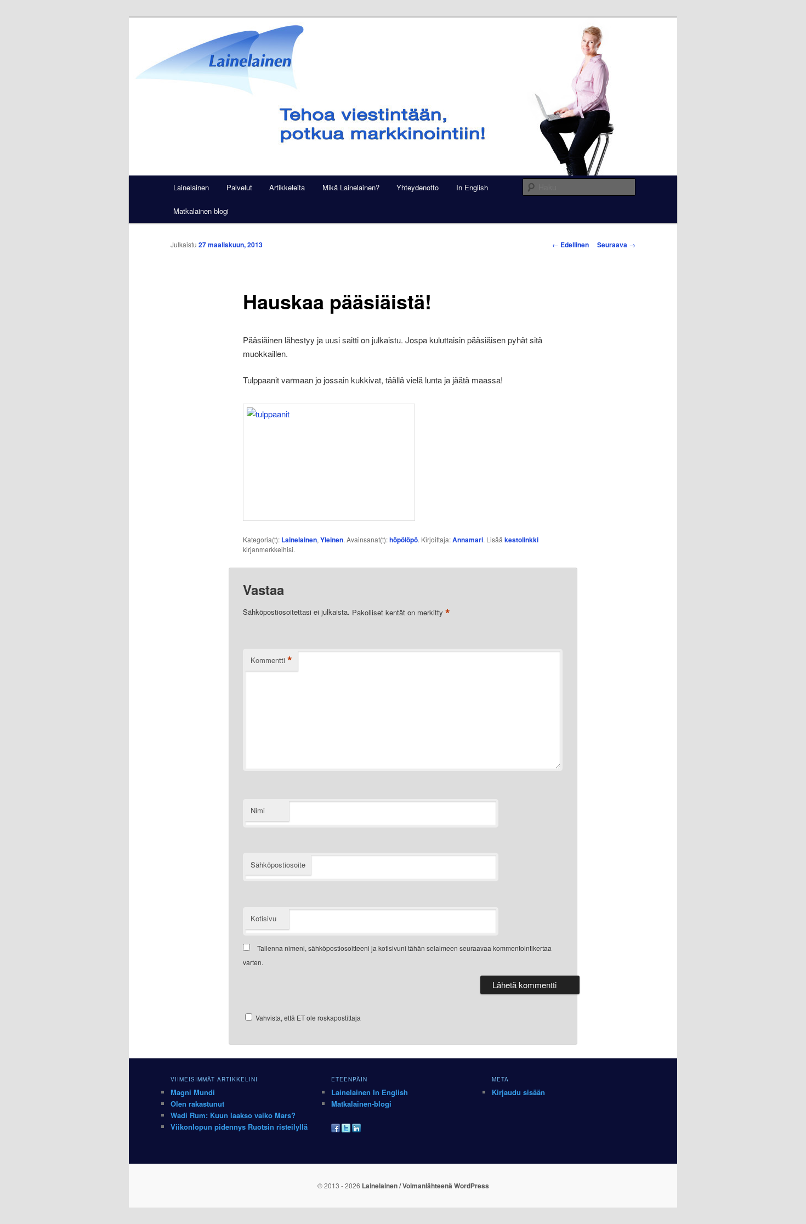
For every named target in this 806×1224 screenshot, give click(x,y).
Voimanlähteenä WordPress (445, 1186)
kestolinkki (521, 540)
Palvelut (239, 187)
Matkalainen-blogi (361, 1103)
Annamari (467, 540)
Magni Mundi (193, 1092)
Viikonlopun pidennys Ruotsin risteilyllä (239, 1126)
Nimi (258, 810)
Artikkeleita (287, 187)
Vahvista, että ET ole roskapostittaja (307, 1017)
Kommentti (271, 660)
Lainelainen (191, 187)
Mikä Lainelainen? (350, 187)
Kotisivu (263, 918)
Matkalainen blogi (201, 211)
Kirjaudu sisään (518, 1092)
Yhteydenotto (417, 187)
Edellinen (570, 245)
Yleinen (331, 540)
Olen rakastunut (197, 1103)
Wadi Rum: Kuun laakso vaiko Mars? (233, 1115)
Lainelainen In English (369, 1092)
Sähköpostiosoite (278, 864)
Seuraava (616, 245)
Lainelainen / (382, 1186)
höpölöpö (403, 540)
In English (472, 187)
